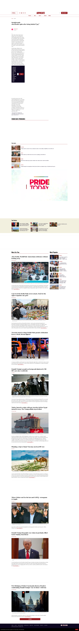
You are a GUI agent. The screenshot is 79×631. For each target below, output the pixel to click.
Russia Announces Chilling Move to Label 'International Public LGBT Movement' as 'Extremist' (24, 225)
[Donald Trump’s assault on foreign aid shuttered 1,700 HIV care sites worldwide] (30, 384)
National (60, 255)
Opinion (49, 15)
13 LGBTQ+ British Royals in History (62, 224)
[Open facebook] (19, 13)
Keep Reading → (17, 289)
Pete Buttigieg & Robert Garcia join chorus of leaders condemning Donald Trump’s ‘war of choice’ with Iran (29, 587)
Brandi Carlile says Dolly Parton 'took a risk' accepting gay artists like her (33, 154)
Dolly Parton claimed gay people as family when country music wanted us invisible (35, 160)
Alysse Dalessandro (14, 260)
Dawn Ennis (13, 448)
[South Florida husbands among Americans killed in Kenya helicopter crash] (15, 229)
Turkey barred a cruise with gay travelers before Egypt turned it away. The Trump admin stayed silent (29, 408)
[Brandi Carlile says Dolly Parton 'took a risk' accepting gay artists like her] (16, 153)
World (15, 18)
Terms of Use (22, 629)
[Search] (59, 12)
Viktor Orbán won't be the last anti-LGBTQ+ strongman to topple (29, 498)
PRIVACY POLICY (31, 625)
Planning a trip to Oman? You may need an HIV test (28, 447)
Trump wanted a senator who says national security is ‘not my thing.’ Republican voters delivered (37, 148)
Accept (77, 629)
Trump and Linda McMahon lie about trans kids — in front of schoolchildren (63, 270)
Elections (22, 147)
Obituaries (60, 261)
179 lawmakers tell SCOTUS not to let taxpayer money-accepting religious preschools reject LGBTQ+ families (62, 289)
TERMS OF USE (41, 625)
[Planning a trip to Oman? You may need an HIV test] (30, 460)
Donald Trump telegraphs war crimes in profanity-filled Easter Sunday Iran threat (30, 534)
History (45, 15)
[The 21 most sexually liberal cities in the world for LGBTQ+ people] (34, 224)
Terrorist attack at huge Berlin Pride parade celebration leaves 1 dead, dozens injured (30, 333)
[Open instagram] (25, 13)
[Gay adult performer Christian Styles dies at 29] (54, 263)
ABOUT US (16, 625)
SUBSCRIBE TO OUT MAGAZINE (13, 13)
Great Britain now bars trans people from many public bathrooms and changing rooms (43, 230)
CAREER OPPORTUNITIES (20, 625)
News (35, 15)
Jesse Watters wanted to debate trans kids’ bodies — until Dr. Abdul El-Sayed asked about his (63, 259)
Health (40, 15)
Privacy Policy (16, 629)
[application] (39, 185)
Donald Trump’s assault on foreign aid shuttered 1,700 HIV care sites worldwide (29, 370)
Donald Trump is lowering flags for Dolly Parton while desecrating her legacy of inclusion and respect (38, 166)
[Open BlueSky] (21, 13)
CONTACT (13, 625)
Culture (60, 273)
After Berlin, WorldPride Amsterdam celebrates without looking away (30, 257)
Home (12, 18)
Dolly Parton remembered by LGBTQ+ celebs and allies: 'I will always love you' (63, 276)
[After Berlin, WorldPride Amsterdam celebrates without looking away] (30, 272)
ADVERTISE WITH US (26, 625)
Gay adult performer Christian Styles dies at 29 (63, 263)
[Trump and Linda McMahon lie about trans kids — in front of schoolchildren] (54, 269)
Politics (29, 15)
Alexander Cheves (14, 297)
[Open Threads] (23, 13)
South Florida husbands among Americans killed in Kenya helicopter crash (24, 229)
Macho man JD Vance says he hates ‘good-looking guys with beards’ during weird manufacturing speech (63, 282)
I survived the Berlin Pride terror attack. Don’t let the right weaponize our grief (29, 294)
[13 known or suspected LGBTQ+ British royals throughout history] (53, 224)
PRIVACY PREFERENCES (36, 625)
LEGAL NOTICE (45, 625)
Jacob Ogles (13, 372)
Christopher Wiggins (14, 336)
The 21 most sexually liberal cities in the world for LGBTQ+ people (43, 224)
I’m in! (21, 74)
